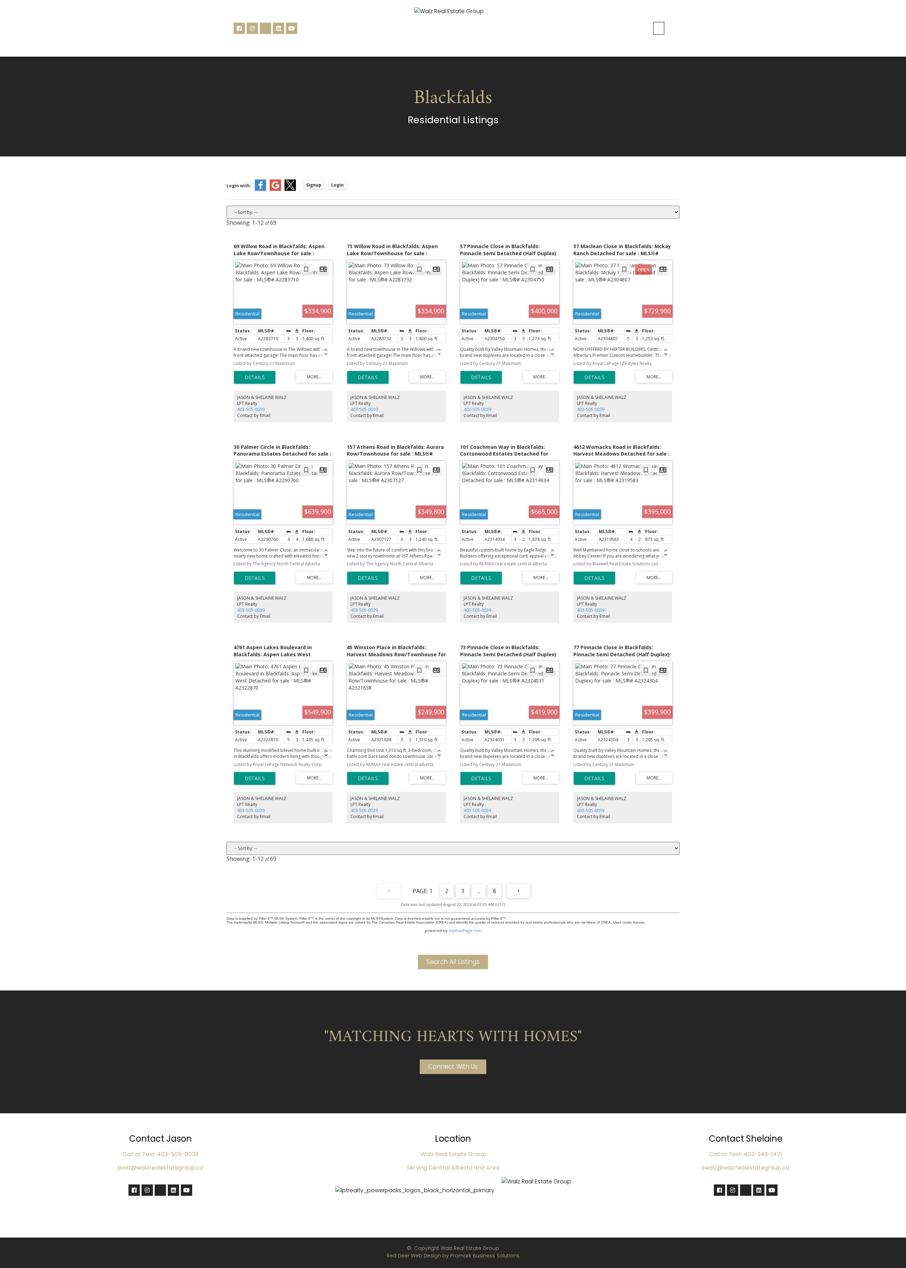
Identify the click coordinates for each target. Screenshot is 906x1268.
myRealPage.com (465, 930)
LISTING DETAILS (254, 377)
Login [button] (337, 185)
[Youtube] (291, 28)
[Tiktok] (265, 28)
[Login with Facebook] (260, 189)
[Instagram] (252, 28)
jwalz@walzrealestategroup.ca (160, 1168)
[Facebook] (239, 28)
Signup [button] (313, 185)
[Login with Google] (275, 189)
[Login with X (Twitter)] (290, 189)
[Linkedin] (278, 28)
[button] (659, 28)
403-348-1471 (763, 1154)
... (478, 891)
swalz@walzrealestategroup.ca (745, 1168)
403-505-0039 (251, 409)
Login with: (238, 186)
